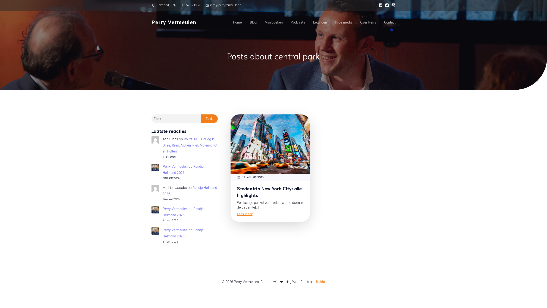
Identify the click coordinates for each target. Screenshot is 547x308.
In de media (343, 22)
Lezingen (320, 22)
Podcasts (298, 22)
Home (237, 22)
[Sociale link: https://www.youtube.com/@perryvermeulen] (392, 5)
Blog (253, 22)
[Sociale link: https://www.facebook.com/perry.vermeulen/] (379, 5)
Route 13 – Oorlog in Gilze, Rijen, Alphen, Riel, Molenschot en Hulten (190, 145)
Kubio (320, 282)
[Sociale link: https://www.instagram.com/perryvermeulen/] (386, 5)
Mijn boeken (274, 22)
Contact (390, 22)
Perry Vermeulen (175, 166)
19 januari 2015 (253, 177)
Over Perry (368, 22)
